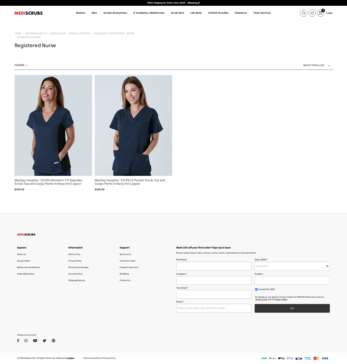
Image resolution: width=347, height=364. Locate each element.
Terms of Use (74, 254)
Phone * (180, 302)
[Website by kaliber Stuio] (71, 358)
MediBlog (124, 274)
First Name (181, 259)
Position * (259, 274)
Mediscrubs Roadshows (28, 267)
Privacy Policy (75, 261)
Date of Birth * (261, 259)
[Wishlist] (312, 13)
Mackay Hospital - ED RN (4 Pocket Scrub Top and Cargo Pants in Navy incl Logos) (130, 182)
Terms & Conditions (92, 358)
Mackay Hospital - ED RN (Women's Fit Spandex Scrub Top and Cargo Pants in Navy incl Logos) (48, 182)
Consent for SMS (266, 289)
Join (292, 308)
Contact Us (125, 280)
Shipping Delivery (76, 280)
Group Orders (23, 261)
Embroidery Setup (25, 274)
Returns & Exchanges (78, 267)
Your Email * (182, 288)
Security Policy (75, 274)
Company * (181, 274)
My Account (125, 254)
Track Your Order (127, 261)
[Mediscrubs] (28, 13)
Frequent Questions (129, 267)
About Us (21, 254)
